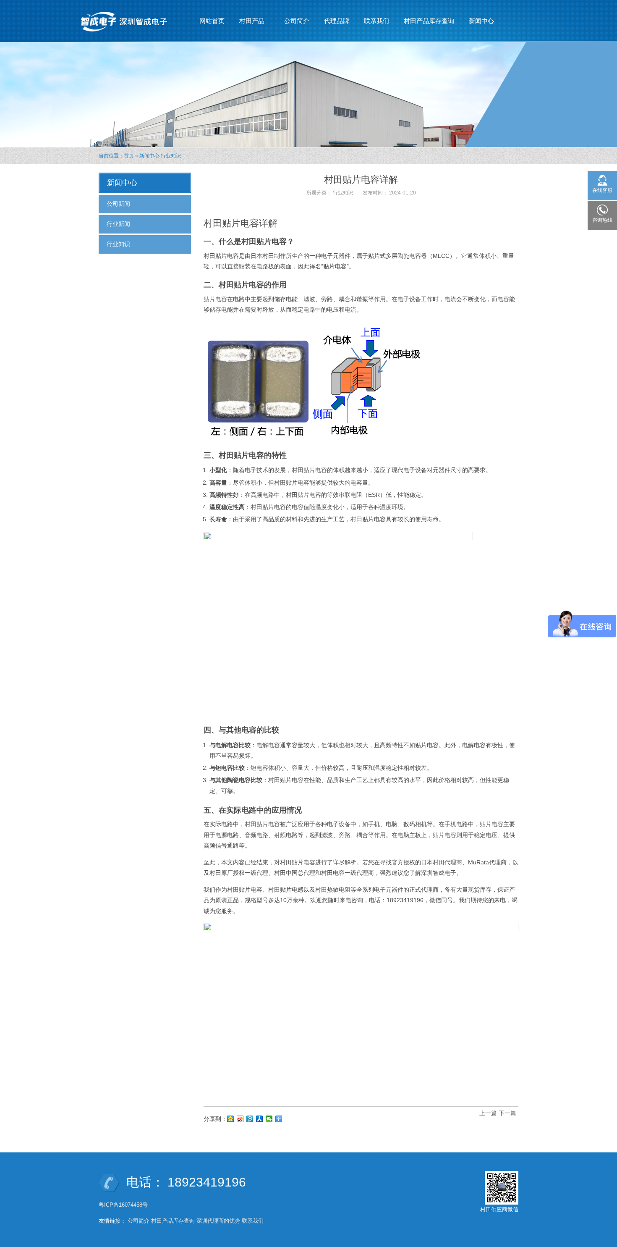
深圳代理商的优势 (218, 1221)
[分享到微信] (269, 1119)
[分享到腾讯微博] (250, 1119)
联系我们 (376, 20)
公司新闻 (118, 203)
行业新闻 (118, 224)
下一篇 (507, 1113)
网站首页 (212, 20)
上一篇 (488, 1113)
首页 (129, 156)
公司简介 (296, 20)
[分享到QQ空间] (230, 1119)
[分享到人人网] (259, 1119)
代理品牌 (336, 20)
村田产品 (248, 23)
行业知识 (171, 156)
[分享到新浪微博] (240, 1119)
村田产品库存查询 (429, 20)
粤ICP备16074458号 (124, 1205)
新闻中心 (478, 23)
